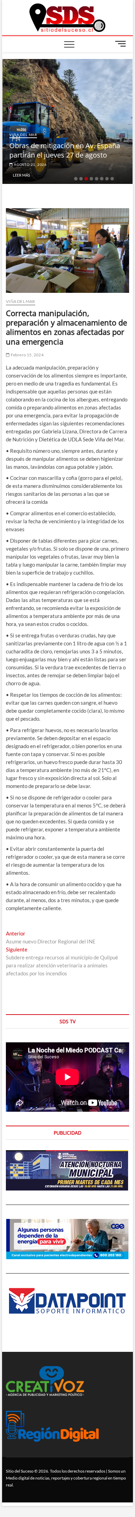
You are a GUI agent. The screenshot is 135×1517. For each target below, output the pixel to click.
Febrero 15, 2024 (26, 354)
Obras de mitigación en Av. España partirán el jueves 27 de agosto (64, 150)
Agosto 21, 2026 (30, 164)
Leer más (21, 175)
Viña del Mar (23, 135)
